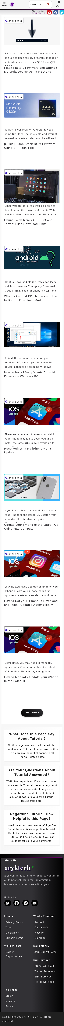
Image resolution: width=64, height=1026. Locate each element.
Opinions (40, 938)
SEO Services (43, 976)
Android (39, 922)
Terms (9, 927)
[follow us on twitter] (7, 903)
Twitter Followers (45, 971)
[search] (48, 4)
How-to (39, 932)
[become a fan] (16, 903)
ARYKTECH (31, 1017)
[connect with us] (55, 12)
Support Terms (14, 938)
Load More (32, 712)
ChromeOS (41, 927)
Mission (10, 1001)
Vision (9, 996)
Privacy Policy (14, 922)
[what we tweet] (62, 12)
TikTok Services (44, 982)
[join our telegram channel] (25, 903)
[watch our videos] (49, 12)
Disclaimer (12, 932)
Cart (58, 6)
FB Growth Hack (45, 966)
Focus (9, 1006)
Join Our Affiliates (46, 952)
